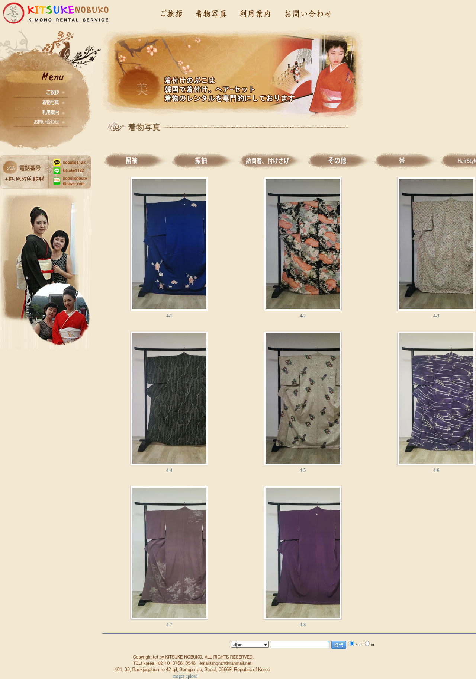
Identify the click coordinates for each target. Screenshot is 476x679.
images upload (184, 676)
